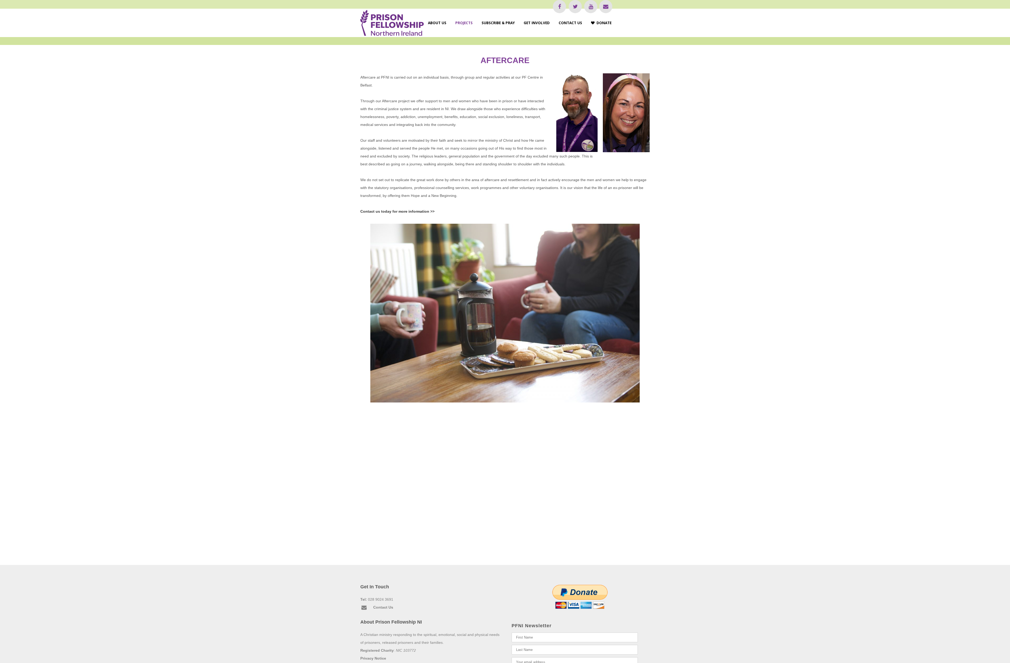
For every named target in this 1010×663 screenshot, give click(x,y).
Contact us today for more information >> (397, 211)
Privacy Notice (373, 658)
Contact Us (383, 607)
